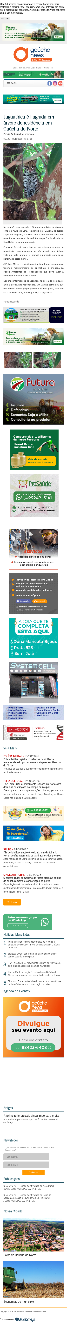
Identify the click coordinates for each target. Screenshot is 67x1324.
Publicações (11, 1179)
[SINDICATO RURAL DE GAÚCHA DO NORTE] (33, 322)
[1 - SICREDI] (33, 344)
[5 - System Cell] (33, 701)
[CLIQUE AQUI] (33, 1056)
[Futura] (33, 423)
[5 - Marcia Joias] (33, 657)
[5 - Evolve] (33, 613)
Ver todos (12, 902)
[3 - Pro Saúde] (34, 516)
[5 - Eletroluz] (33, 568)
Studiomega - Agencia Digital (17, 1319)
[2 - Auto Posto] (34, 469)
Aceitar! (5, 18)
